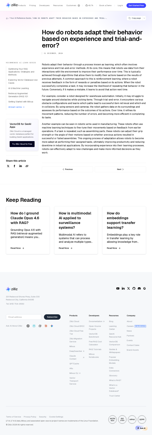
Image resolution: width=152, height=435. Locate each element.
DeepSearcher (75, 351)
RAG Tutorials (95, 349)
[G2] (144, 288)
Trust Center (114, 396)
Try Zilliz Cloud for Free (22, 144)
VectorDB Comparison (114, 343)
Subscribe (52, 317)
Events (130, 340)
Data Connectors (114, 369)
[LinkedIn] (123, 288)
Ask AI (142, 428)
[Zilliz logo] (12, 5)
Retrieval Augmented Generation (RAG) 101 (18, 95)
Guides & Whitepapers (114, 351)
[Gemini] (51, 325)
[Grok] (39, 325)
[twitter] (8, 166)
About (129, 321)
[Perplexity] (34, 325)
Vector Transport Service (73, 381)
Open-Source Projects (95, 327)
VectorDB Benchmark (94, 335)
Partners (130, 335)
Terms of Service (13, 417)
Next (119, 169)
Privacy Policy (30, 417)
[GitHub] (133, 288)
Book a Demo (105, 5)
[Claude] (45, 325)
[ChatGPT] (28, 325)
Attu (71, 368)
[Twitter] (128, 288)
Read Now (16, 248)
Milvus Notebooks (94, 355)
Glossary (113, 375)
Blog (111, 321)
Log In (120, 5)
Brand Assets (133, 350)
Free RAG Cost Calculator (95, 343)
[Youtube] (117, 288)
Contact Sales (133, 345)
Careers (130, 326)
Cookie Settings (56, 417)
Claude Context (72, 357)
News (129, 331)
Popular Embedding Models (114, 360)
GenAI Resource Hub (115, 335)
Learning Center (113, 327)
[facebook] (14, 166)
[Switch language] (78, 5)
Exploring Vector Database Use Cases (23, 81)
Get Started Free (136, 5)
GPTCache (74, 363)
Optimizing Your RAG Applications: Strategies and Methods (21, 72)
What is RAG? (115, 380)
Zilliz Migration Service (75, 340)
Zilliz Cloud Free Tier (76, 332)
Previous (69, 169)
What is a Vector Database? (114, 388)
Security (42, 417)
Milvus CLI (73, 373)
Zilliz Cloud (74, 321)
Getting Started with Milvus (20, 101)
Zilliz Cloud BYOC (76, 326)
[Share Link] (27, 166)
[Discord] (139, 288)
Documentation (95, 321)
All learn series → (16, 107)
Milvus (72, 346)
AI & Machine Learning (18, 88)
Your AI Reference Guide (20, 18)
